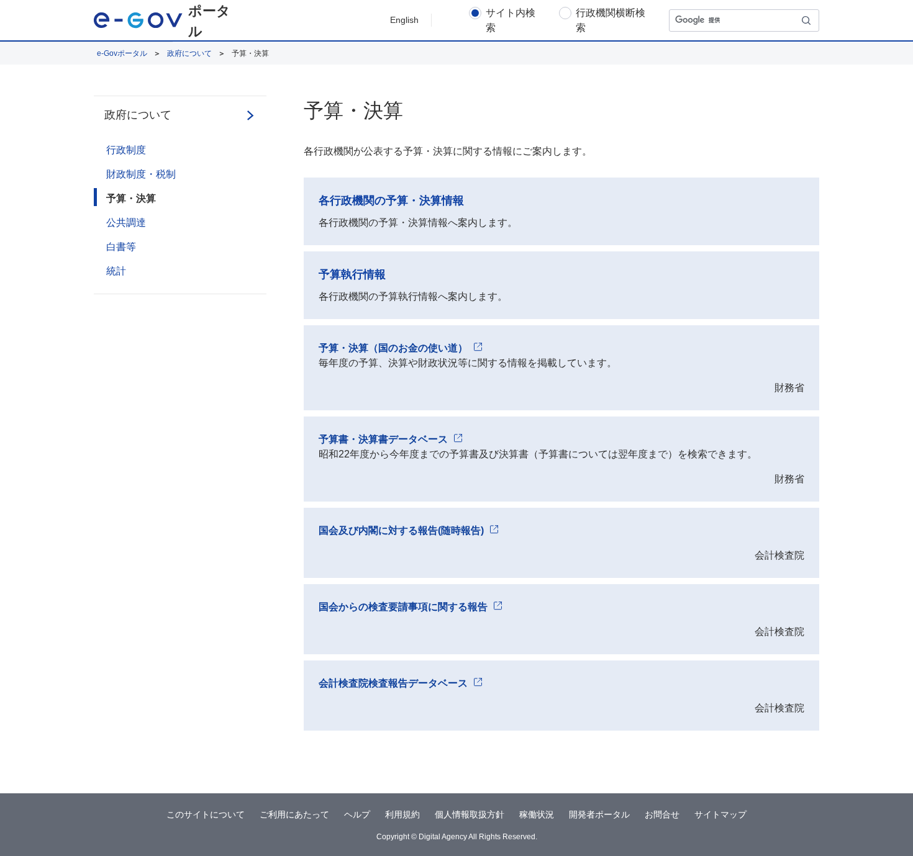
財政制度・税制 (141, 174)
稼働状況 (536, 814)
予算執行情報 (352, 274)
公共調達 (126, 222)
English (404, 20)
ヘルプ (357, 814)
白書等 (121, 246)
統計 (116, 271)
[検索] (806, 20)
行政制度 (126, 150)
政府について (189, 53)
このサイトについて (205, 814)
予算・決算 (131, 198)
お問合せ (662, 814)
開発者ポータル (599, 814)
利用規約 (402, 814)
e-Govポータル (122, 53)
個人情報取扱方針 (469, 814)
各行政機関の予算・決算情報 (391, 200)
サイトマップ (720, 814)
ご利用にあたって (294, 814)
